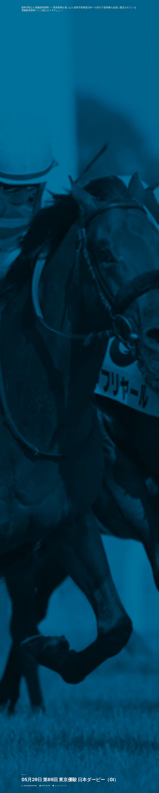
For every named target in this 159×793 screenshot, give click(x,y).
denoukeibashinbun (30, 785)
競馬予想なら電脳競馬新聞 (35, 7)
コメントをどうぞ (61, 785)
